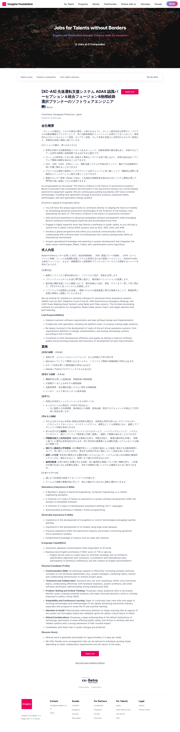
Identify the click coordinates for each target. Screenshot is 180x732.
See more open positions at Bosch (90, 663)
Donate (158, 4)
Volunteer (145, 4)
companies (46, 77)
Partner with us (128, 4)
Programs (83, 4)
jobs (26, 77)
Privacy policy (84, 687)
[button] (4, 4)
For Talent (69, 4)
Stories (96, 4)
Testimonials (110, 4)
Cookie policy (96, 687)
